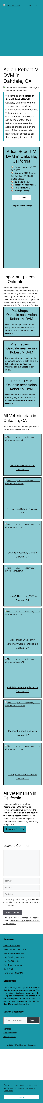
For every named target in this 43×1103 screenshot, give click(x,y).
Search (33, 1020)
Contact (7, 1029)
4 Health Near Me (11, 945)
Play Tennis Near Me (12, 965)
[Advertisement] (21, 34)
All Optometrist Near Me (14, 949)
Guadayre (8, 939)
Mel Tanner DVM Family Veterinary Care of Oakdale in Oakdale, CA (23, 643)
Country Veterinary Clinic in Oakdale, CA (22, 554)
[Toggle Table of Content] (21, 829)
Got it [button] (21, 1097)
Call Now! (21, 198)
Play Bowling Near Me (13, 957)
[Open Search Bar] (30, 5)
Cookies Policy (10, 1033)
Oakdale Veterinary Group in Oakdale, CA (22, 689)
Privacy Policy (9, 1036)
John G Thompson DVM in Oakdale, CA (22, 598)
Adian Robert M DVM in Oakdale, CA (22, 467)
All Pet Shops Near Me (13, 953)
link (27, 1004)
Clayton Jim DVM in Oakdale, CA (22, 511)
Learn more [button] (8, 1091)
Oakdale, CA (23, 429)
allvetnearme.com (11, 810)
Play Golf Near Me (11, 961)
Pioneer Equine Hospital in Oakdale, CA (22, 733)
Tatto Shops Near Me (13, 973)
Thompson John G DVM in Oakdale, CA (22, 776)
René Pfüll (8, 969)
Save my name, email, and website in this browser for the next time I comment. (23, 902)
